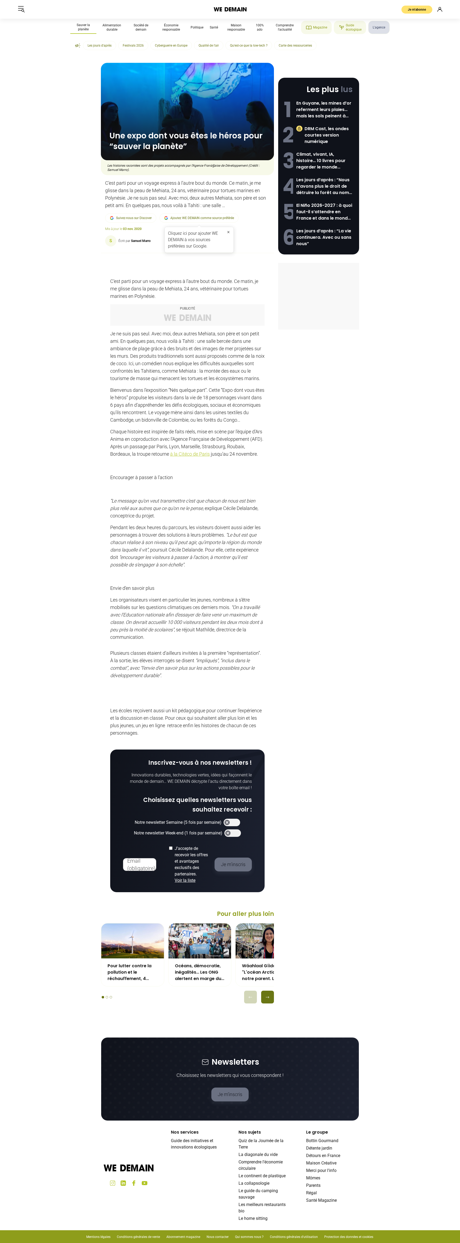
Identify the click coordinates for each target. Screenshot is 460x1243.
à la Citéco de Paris (190, 454)
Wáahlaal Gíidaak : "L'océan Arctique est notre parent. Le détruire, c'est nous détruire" (265, 972)
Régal (311, 1192)
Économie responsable (171, 27)
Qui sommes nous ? (249, 1237)
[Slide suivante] (267, 997)
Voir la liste (185, 880)
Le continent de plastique (262, 1175)
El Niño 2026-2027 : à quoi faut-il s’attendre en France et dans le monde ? (324, 211)
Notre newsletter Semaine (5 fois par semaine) (178, 822)
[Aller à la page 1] (103, 997)
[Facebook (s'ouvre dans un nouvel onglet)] (134, 1183)
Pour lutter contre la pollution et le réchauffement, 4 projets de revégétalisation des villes (130, 972)
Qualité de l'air (209, 45)
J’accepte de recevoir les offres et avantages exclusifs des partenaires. (191, 864)
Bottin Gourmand (322, 1140)
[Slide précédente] (250, 997)
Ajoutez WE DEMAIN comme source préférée (202, 218)
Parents (313, 1185)
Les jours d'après (100, 45)
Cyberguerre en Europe (171, 45)
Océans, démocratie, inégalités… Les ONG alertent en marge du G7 (198, 972)
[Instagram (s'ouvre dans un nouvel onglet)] (112, 1183)
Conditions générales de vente (138, 1237)
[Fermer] (228, 232)
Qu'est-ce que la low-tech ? (249, 45)
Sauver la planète (83, 27)
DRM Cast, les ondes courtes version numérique (327, 135)
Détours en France (323, 1155)
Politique (197, 27)
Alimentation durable (111, 27)
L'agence (379, 27)
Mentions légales (98, 1237)
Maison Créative (321, 1163)
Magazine (320, 27)
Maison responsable (236, 27)
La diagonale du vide (258, 1154)
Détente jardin (319, 1148)
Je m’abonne (417, 9)
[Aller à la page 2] (107, 997)
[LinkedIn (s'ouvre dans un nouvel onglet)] (123, 1183)
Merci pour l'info (321, 1170)
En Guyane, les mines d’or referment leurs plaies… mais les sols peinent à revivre (323, 109)
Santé (214, 27)
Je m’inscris (230, 1094)
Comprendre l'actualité (285, 27)
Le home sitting (253, 1218)
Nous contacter (218, 1237)
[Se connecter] (440, 9)
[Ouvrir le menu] (21, 9)
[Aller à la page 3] (111, 997)
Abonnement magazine (183, 1237)
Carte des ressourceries (295, 45)
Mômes (313, 1177)
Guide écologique (354, 27)
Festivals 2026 (133, 45)
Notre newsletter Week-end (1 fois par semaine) (178, 832)
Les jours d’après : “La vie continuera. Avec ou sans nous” (323, 237)
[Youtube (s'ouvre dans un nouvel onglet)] (144, 1183)
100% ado (260, 27)
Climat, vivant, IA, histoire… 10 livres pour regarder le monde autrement (321, 160)
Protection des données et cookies (349, 1237)
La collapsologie (254, 1183)
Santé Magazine (321, 1200)
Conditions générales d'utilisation (294, 1237)
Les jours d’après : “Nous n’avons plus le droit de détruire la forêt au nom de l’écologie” (323, 186)
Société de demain (141, 27)
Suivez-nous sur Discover (134, 218)
